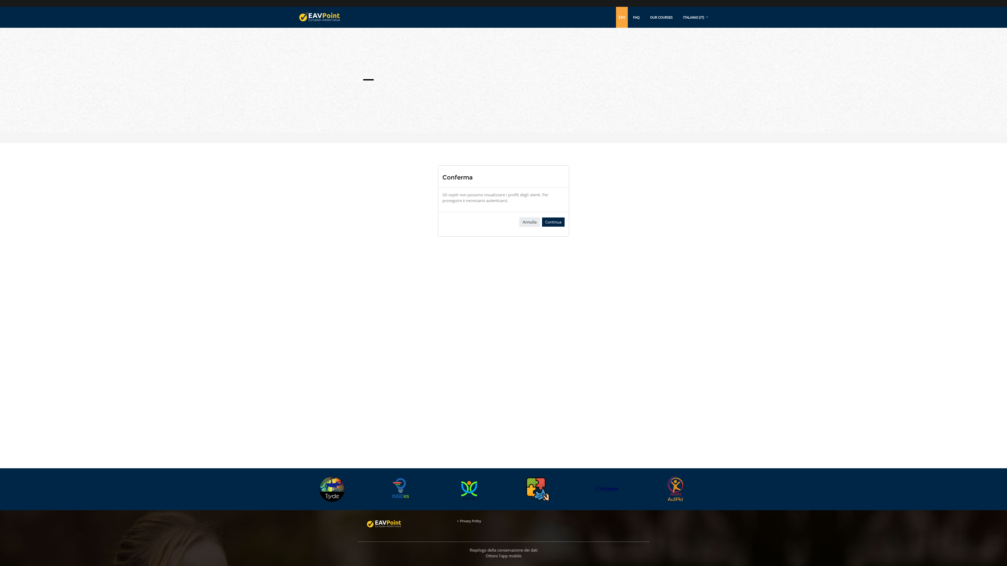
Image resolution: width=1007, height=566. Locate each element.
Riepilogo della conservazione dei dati (504, 550)
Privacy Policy (470, 521)
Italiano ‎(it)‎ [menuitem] (693, 17)
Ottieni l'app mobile (503, 555)
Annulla (530, 222)
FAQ (636, 17)
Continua (553, 222)
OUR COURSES (661, 17)
